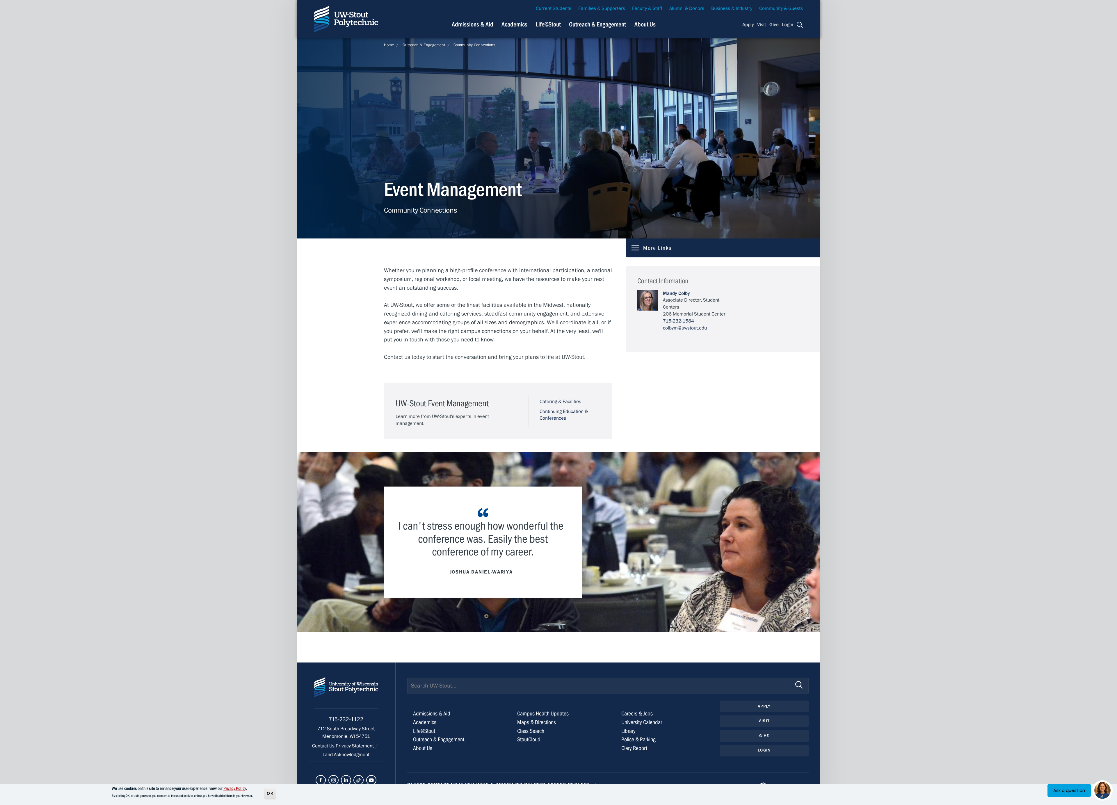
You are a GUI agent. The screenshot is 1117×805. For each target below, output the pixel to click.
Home (389, 45)
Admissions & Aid (472, 24)
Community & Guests (781, 8)
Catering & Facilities (560, 402)
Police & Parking (638, 739)
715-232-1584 (678, 321)
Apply (748, 25)
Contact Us (324, 746)
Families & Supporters (601, 8)
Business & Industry (731, 8)
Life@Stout (548, 24)
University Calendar (641, 722)
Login (787, 25)
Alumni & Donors (686, 8)
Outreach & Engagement (597, 24)
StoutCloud (528, 739)
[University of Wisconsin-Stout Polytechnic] (346, 692)
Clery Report (634, 748)
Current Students (553, 8)
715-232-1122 (346, 719)
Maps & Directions (536, 722)
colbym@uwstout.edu (685, 328)
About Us (645, 24)
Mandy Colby (676, 293)
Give (774, 25)
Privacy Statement (355, 746)
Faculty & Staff (647, 8)
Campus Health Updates (543, 713)
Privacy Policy (234, 788)
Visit (761, 25)
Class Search (530, 731)
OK (270, 793)
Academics (514, 24)
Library (628, 731)
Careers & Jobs (637, 713)
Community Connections (474, 45)
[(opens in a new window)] (321, 780)
